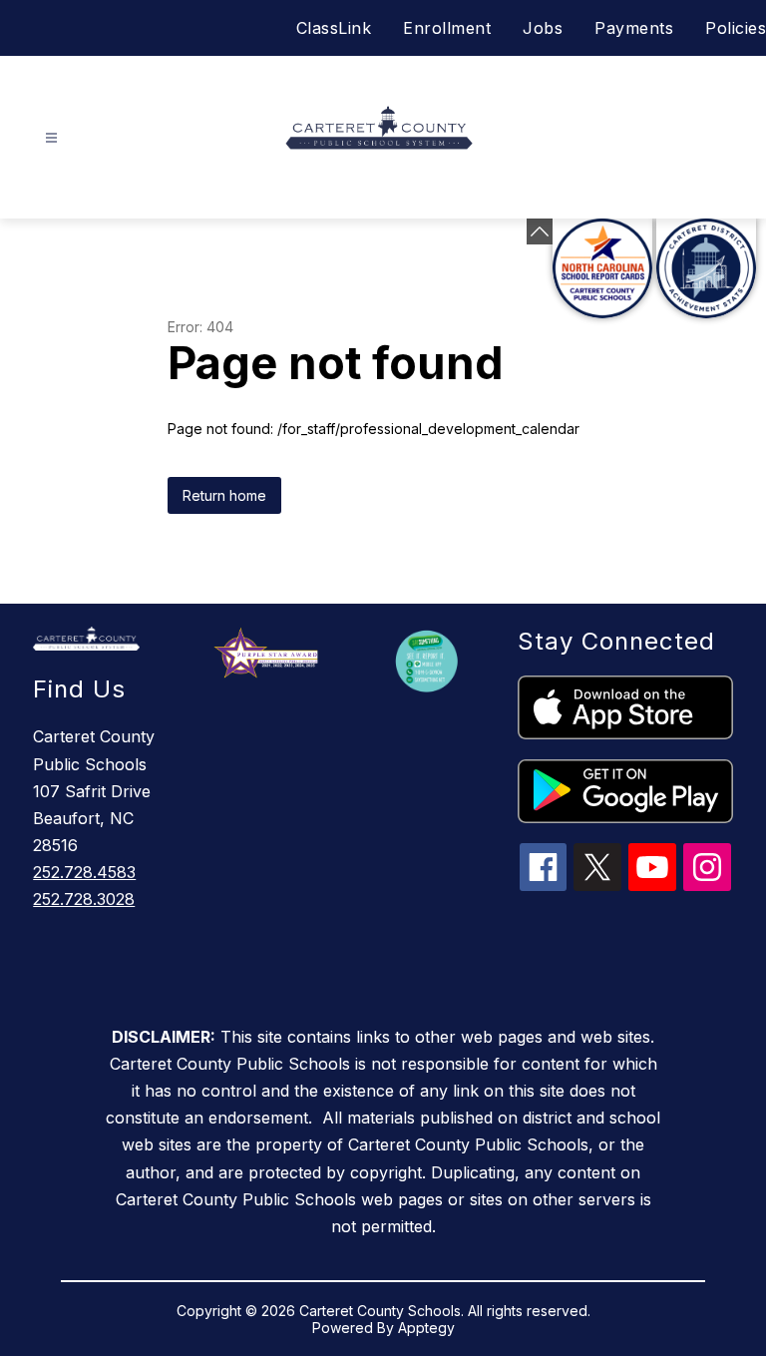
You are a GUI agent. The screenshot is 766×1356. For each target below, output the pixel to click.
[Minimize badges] (540, 231)
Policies (735, 28)
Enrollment (447, 28)
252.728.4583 (84, 872)
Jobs (543, 28)
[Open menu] (51, 138)
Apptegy (426, 1327)
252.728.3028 (84, 899)
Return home (224, 495)
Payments (633, 28)
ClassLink (334, 28)
